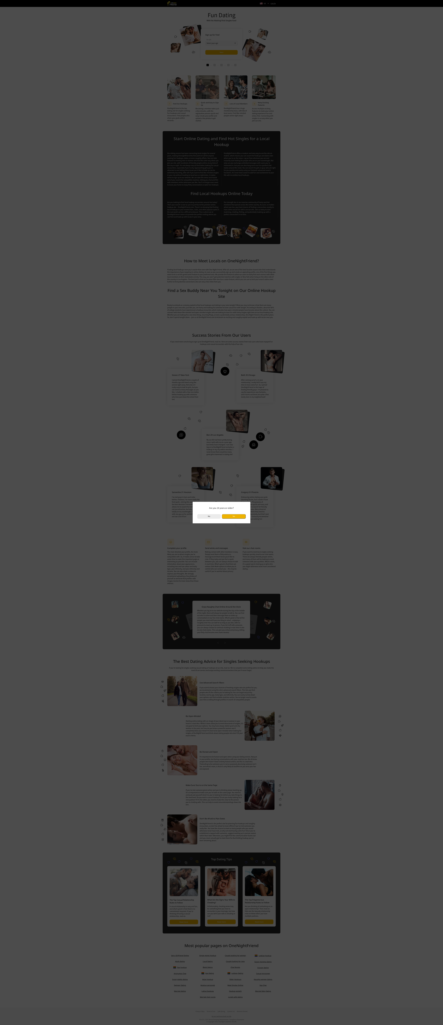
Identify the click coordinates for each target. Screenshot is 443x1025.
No (209, 516)
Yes (234, 516)
